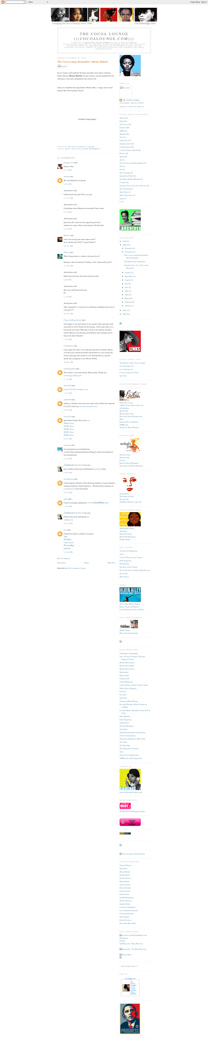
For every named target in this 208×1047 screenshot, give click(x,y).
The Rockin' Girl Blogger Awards (132, 811)
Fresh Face (124, 140)
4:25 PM (68, 212)
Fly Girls (123, 694)
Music (67, 149)
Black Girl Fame (126, 534)
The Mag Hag (125, 745)
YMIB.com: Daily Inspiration (131, 758)
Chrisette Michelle (127, 913)
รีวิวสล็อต (67, 539)
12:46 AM (68, 265)
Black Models (125, 871)
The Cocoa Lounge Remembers (85, 149)
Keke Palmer (124, 881)
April (127, 294)
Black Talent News (127, 413)
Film (121, 121)
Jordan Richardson (127, 897)
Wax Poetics (124, 576)
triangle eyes (68, 162)
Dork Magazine (125, 560)
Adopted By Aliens (127, 528)
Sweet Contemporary (128, 735)
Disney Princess (126, 900)
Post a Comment (63, 558)
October (128, 272)
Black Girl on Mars (127, 665)
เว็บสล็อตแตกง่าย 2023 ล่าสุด (75, 465)
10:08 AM (68, 362)
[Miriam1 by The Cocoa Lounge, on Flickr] (62, 66)
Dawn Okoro (124, 493)
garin (66, 499)
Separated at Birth (126, 176)
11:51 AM (68, 198)
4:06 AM (68, 472)
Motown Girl (124, 457)
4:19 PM (68, 229)
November (129, 252)
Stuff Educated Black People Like (132, 732)
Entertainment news (89, 406)
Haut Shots (124, 192)
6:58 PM (68, 184)
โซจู (65, 536)
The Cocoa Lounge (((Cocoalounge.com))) (104, 36)
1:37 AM (68, 393)
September (129, 276)
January (128, 305)
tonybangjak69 (69, 368)
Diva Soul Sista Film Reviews (131, 416)
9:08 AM (68, 410)
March (127, 298)
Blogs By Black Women (129, 966)
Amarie (66, 176)
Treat (121, 751)
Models (122, 134)
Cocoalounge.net (126, 369)
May (127, 291)
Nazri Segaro (124, 916)
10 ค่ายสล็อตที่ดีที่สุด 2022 (98, 502)
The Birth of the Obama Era (134, 261)
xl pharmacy (68, 345)
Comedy (123, 182)
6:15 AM (68, 438)
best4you (67, 445)
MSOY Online (125, 630)
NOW (122, 131)
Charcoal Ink (124, 678)
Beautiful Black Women (97, 42)
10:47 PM (68, 523)
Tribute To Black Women (129, 427)
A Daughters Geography (129, 653)
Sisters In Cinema (126, 402)
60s (121, 166)
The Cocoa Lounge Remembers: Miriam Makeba (136, 256)
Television (124, 124)
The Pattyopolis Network (129, 748)
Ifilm (121, 419)
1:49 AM (68, 506)
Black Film (124, 411)
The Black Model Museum (130, 179)
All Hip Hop (124, 408)
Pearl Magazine (125, 719)
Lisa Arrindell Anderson (129, 910)
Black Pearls (124, 675)
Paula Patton (124, 894)
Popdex (122, 940)
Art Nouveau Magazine (128, 551)
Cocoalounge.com (127, 366)
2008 (125, 245)
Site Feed (123, 375)
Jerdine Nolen (125, 539)
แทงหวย (67, 548)
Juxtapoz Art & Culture (128, 567)
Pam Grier (123, 868)
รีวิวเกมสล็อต (69, 545)
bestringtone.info (70, 488)
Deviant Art (124, 499)
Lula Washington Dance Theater (132, 609)
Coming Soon (125, 147)
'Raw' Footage (125, 172)
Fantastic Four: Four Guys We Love (133, 185)
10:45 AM (68, 313)
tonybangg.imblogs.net (73, 375)
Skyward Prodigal (126, 726)
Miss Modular (125, 716)
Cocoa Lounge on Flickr (129, 372)
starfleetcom (68, 519)
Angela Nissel (125, 904)
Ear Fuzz (123, 691)
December (129, 248)
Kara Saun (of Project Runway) (131, 465)
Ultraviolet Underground (129, 755)
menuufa (97, 469)
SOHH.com (124, 424)
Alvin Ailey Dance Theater (130, 604)
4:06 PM (68, 279)
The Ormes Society (127, 496)
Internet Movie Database (129, 422)
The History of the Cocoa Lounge (132, 363)
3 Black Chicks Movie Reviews (132, 405)
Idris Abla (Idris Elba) (128, 923)
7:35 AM (68, 458)
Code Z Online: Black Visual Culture (134, 685)
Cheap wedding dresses (73, 320)
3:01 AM (68, 492)
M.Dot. (66, 252)
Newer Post (61, 562)
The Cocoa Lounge (131, 100)
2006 (125, 314)
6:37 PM (68, 170)
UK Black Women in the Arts (131, 502)
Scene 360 (123, 573)
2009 (125, 241)
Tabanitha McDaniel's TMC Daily (132, 739)
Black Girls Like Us (127, 669)
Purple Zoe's (124, 722)
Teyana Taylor (125, 884)
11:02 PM (68, 552)
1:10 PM (68, 296)
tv (120, 201)
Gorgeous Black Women (129, 701)
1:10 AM (68, 379)
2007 (125, 310)
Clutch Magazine (126, 681)
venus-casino (69, 542)
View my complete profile (132, 106)
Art (121, 160)
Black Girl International (129, 633)
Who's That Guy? (126, 195)
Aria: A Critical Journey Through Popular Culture (132, 658)
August (128, 280)
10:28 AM (68, 246)
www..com (130, 978)
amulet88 (67, 399)
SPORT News (69, 423)
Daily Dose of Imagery (128, 688)
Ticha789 (67, 385)
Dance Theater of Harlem (129, 606)
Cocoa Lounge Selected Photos (133, 989)
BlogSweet (124, 938)
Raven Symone (125, 887)
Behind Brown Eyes (127, 662)
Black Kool (124, 672)
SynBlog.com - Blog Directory (131, 943)
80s (121, 169)
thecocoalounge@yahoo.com (131, 792)
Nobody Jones (125, 454)
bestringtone (68, 479)
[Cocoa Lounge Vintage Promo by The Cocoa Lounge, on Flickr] (132, 853)
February (128, 302)
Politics (122, 153)
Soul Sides (124, 729)
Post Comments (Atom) (76, 568)
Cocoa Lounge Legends (129, 150)
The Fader (123, 742)
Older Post (111, 562)
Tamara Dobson (125, 865)
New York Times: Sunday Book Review (135, 570)
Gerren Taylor (125, 891)
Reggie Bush (124, 875)
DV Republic (124, 563)
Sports (122, 156)
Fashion (123, 127)
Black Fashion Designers (129, 463)
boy (65, 529)
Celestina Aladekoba (128, 907)
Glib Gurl (123, 698)
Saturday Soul (125, 143)
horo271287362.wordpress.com (76, 389)
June (127, 287)
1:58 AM (68, 339)
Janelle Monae (125, 878)
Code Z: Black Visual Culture (131, 557)
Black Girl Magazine (128, 536)
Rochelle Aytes (125, 920)
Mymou (67, 235)
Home (86, 562)
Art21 (122, 554)
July (126, 283)
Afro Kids (123, 531)
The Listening (125, 188)
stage (122, 198)
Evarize (122, 460)
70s (121, 137)
